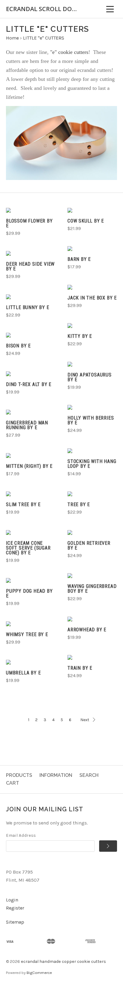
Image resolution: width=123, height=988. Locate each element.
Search (89, 775)
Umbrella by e (23, 673)
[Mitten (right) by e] (31, 455)
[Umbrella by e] (31, 662)
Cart (12, 783)
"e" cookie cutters (68, 52)
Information (55, 775)
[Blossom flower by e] (31, 210)
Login (12, 900)
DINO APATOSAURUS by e (89, 377)
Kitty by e (79, 336)
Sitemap (15, 922)
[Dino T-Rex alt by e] (31, 373)
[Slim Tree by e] (31, 493)
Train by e (79, 668)
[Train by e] (92, 657)
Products (19, 775)
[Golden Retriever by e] (92, 532)
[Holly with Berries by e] (92, 407)
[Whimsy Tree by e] (31, 623)
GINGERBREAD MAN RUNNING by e (27, 425)
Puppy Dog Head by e (29, 593)
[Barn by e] (92, 248)
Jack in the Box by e (92, 298)
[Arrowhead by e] (92, 619)
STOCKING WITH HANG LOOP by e (91, 464)
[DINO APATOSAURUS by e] (92, 364)
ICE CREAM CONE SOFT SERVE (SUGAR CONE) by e (28, 548)
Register (15, 908)
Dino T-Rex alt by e (28, 384)
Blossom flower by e (29, 223)
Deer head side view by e (30, 266)
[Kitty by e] (92, 325)
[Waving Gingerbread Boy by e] (92, 575)
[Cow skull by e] (92, 210)
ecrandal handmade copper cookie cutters (63, 961)
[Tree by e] (92, 493)
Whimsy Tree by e (27, 634)
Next (84, 719)
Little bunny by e (27, 307)
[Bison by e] (31, 335)
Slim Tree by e (23, 504)
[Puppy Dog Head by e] (31, 580)
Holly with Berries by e (90, 420)
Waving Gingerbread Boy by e (91, 588)
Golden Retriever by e (88, 545)
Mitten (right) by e (29, 466)
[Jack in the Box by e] (92, 287)
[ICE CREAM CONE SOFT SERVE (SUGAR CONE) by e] (31, 532)
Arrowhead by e (86, 630)
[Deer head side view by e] (31, 253)
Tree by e (78, 504)
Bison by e (18, 346)
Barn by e (79, 259)
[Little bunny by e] (31, 296)
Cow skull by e (85, 221)
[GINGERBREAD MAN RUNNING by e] (31, 412)
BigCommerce (39, 972)
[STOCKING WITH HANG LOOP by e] (92, 450)
